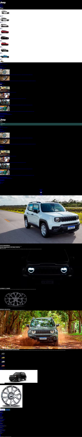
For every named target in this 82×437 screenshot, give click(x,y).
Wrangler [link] (1, 414)
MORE (40, 192)
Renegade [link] (1, 415)
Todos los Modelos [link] (2, 416)
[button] (1, 4)
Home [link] (0, 436)
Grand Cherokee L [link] (2, 413)
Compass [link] (1, 415)
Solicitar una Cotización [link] (2, 68)
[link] (41, 0)
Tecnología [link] (41, 191)
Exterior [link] (41, 193)
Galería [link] (41, 189)
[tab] (41, 354)
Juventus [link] (1, 429)
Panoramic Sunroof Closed (3, 248)
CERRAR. (1, 62)
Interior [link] (41, 190)
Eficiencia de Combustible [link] (2, 83)
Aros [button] (0, 408)
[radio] (41, 248)
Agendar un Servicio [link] (2, 68)
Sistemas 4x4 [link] (1, 424)
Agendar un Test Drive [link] (2, 419)
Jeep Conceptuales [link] (2, 428)
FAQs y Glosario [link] (1, 425)
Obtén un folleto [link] (1, 129)
